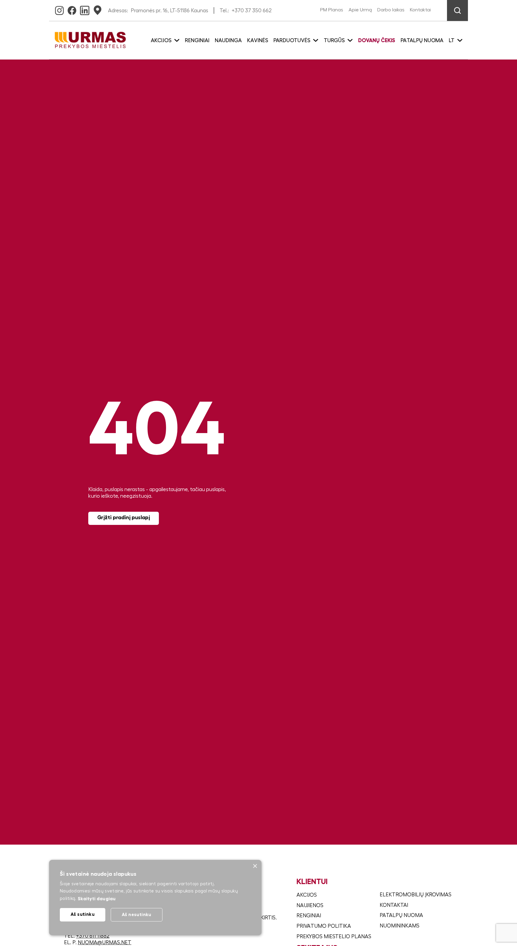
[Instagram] (59, 8)
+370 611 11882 (93, 936)
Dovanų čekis (376, 40)
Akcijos (306, 895)
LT (451, 40)
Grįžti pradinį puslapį (123, 517)
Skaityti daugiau (97, 898)
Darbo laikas (391, 9)
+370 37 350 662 (252, 10)
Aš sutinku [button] (83, 914)
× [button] (255, 866)
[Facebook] (72, 8)
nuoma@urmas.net (104, 942)
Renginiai (197, 40)
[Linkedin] (85, 8)
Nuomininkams (399, 925)
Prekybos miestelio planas (333, 936)
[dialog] (155, 897)
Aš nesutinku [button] (136, 914)
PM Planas (331, 9)
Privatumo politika (323, 926)
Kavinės (257, 40)
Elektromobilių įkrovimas (415, 894)
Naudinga (228, 40)
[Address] (97, 8)
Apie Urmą (360, 9)
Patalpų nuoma (422, 40)
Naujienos (309, 905)
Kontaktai (420, 9)
